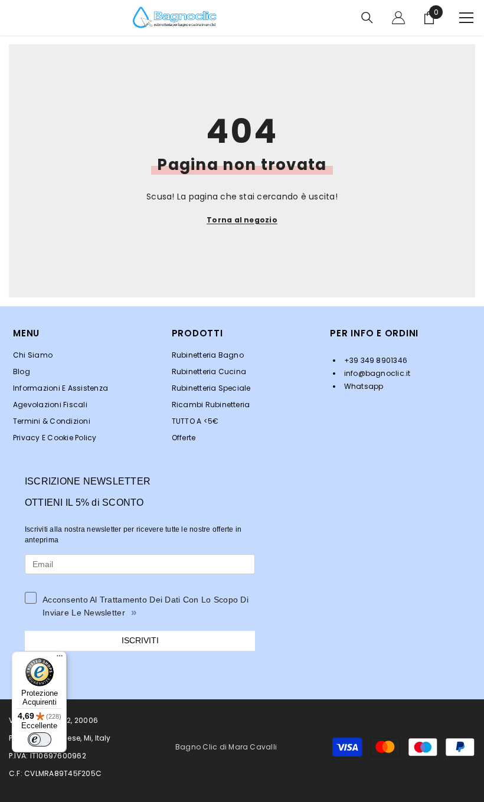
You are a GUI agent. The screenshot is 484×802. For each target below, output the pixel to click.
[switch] (39, 739)
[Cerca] (367, 18)
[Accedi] (398, 17)
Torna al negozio (242, 220)
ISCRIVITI (140, 640)
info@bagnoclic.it (376, 373)
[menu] (466, 18)
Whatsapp (362, 386)
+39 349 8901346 (374, 360)
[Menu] (60, 659)
